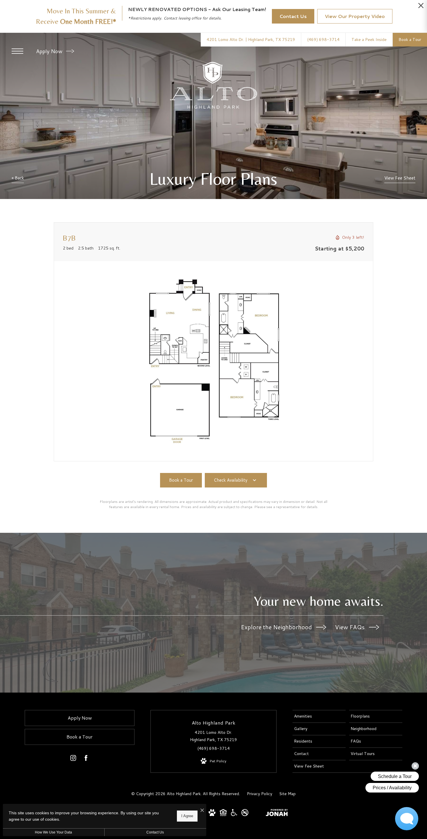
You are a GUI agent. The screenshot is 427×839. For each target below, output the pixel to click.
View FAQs (350, 627)
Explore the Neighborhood (277, 627)
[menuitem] (319, 716)
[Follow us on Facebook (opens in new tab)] (86, 759)
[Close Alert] (421, 7)
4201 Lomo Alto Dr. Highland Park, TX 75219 (213, 736)
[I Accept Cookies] (202, 810)
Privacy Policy (259, 794)
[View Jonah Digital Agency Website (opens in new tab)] (277, 813)
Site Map (287, 794)
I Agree (187, 816)
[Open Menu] (17, 51)
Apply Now (50, 51)
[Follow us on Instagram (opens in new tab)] (73, 759)
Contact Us (155, 832)
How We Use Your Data (53, 832)
